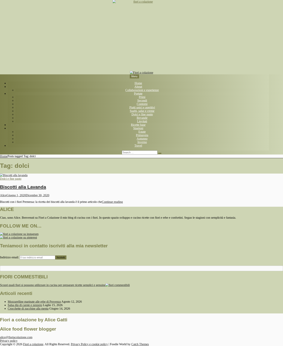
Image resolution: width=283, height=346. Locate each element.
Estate (142, 131)
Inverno (142, 142)
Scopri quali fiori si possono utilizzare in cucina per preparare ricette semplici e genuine (52, 285)
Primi (142, 97)
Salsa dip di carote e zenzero (25, 305)
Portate (138, 93)
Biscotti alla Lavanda (23, 187)
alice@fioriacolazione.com (16, 337)
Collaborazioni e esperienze (142, 90)
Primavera (142, 135)
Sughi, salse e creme (142, 111)
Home (138, 83)
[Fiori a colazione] (141, 72)
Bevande (142, 117)
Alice (3, 195)
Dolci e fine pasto (142, 114)
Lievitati (142, 121)
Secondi (142, 100)
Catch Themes (140, 344)
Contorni (142, 104)
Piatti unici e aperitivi (142, 107)
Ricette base (138, 124)
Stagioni (138, 128)
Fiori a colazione (33, 344)
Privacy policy (9, 340)
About (138, 86)
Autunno (142, 138)
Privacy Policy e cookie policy (89, 344)
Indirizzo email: (10, 257)
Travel (138, 145)
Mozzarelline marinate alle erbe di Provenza (34, 301)
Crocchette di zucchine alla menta (28, 308)
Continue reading (112, 201)
